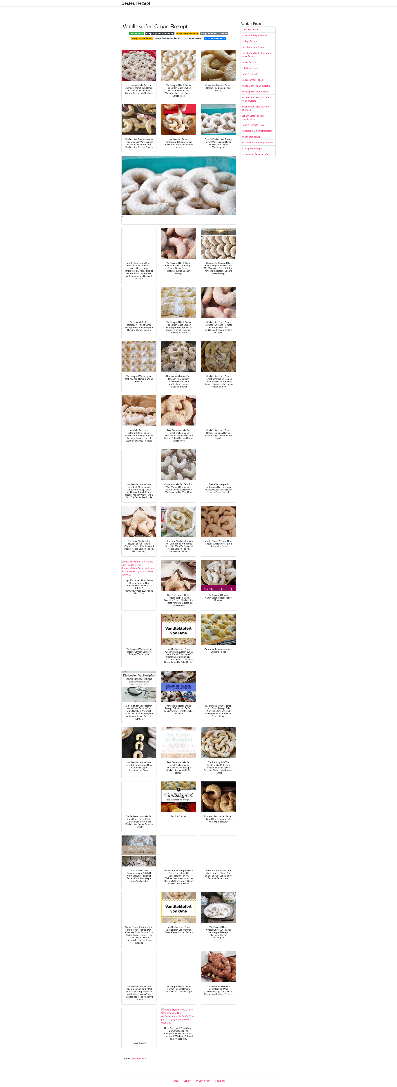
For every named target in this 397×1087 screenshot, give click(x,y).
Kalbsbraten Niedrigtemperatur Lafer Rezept (257, 54)
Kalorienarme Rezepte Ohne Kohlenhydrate (256, 99)
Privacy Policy (203, 1080)
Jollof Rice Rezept (251, 29)
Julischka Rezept (250, 68)
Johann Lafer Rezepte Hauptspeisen (253, 117)
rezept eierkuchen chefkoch (214, 33)
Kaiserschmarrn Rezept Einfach (257, 142)
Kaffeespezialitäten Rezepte (255, 91)
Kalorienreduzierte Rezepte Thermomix (255, 108)
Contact (187, 1080)
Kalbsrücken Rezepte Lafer (255, 154)
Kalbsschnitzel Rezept (252, 79)
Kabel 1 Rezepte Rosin (253, 124)
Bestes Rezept (135, 3)
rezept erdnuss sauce (215, 38)
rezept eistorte (136, 33)
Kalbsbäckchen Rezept (253, 47)
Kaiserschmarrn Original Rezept (257, 130)
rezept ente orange (193, 38)
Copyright (220, 1080)
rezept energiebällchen (187, 33)
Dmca (175, 1080)
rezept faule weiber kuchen (168, 38)
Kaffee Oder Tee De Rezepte (256, 85)
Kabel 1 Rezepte (250, 73)
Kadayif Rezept (249, 41)
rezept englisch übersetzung (160, 33)
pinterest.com (139, 1058)
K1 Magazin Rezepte (252, 148)
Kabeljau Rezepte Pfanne (254, 35)
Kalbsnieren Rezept (251, 136)
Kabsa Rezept (249, 62)
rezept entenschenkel (142, 38)
